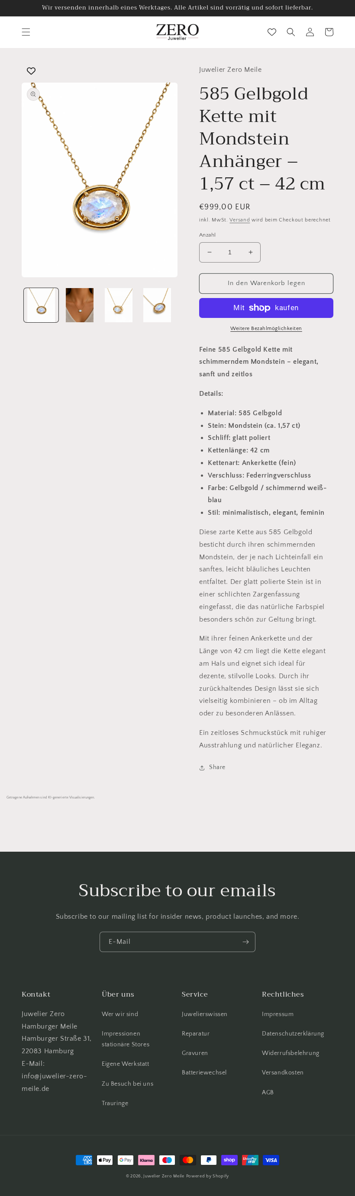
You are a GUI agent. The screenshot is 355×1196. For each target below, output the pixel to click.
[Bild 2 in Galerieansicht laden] (80, 305)
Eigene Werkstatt (125, 1064)
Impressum (278, 1014)
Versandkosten (283, 1072)
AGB (268, 1092)
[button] (26, 32)
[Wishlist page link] (272, 32)
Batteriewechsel (204, 1072)
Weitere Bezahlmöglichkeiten (266, 328)
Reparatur (196, 1033)
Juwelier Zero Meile (163, 1176)
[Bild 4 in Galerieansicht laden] (157, 305)
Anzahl (207, 235)
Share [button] (217, 767)
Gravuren (195, 1053)
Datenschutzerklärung (293, 1033)
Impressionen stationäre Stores (125, 1039)
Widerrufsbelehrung (291, 1053)
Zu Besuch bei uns (127, 1084)
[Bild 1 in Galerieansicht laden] (41, 305)
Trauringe (115, 1103)
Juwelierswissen (205, 1014)
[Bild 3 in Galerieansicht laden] (118, 305)
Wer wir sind (120, 1014)
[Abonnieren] (245, 942)
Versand (239, 220)
